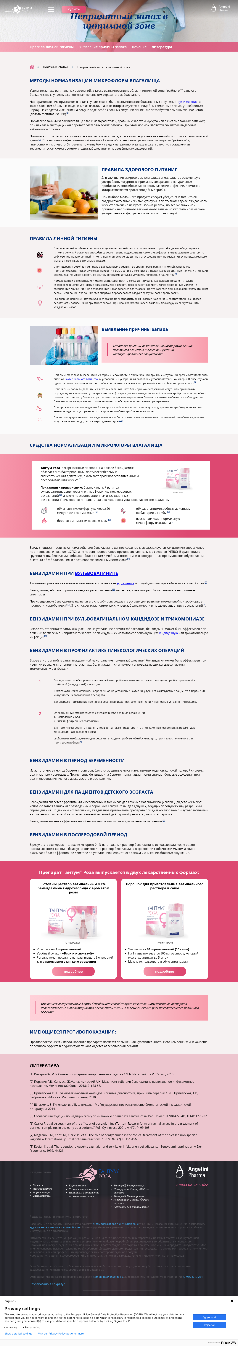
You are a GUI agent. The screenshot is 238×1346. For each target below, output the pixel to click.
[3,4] (121, 420)
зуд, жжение (125, 583)
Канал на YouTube (192, 1185)
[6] (96, 512)
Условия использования (83, 1189)
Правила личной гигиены (52, 47)
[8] (204, 604)
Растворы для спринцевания (131, 1206)
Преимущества (42, 1188)
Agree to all (209, 1317)
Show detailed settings (18, 1333)
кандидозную (168, 633)
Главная (38, 1185)
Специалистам (42, 1195)
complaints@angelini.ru (108, 1276)
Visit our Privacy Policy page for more (61, 1333)
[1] (39, 139)
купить (74, 9)
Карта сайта (77, 1185)
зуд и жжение (187, 102)
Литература (162, 47)
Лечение (139, 47)
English (9, 1301)
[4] (67, 113)
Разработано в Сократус (47, 1284)
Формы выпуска (42, 1192)
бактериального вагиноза (81, 379)
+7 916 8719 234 (193, 1276)
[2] (80, 479)
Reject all (209, 1325)
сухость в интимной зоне (64, 1227)
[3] (206, 582)
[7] (173, 522)
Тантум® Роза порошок (129, 1196)
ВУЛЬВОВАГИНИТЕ (96, 573)
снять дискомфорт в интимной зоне (116, 1224)
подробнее (73, 971)
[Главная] (32, 67)
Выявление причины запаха (102, 47)
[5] (60, 495)
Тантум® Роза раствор (129, 1185)
